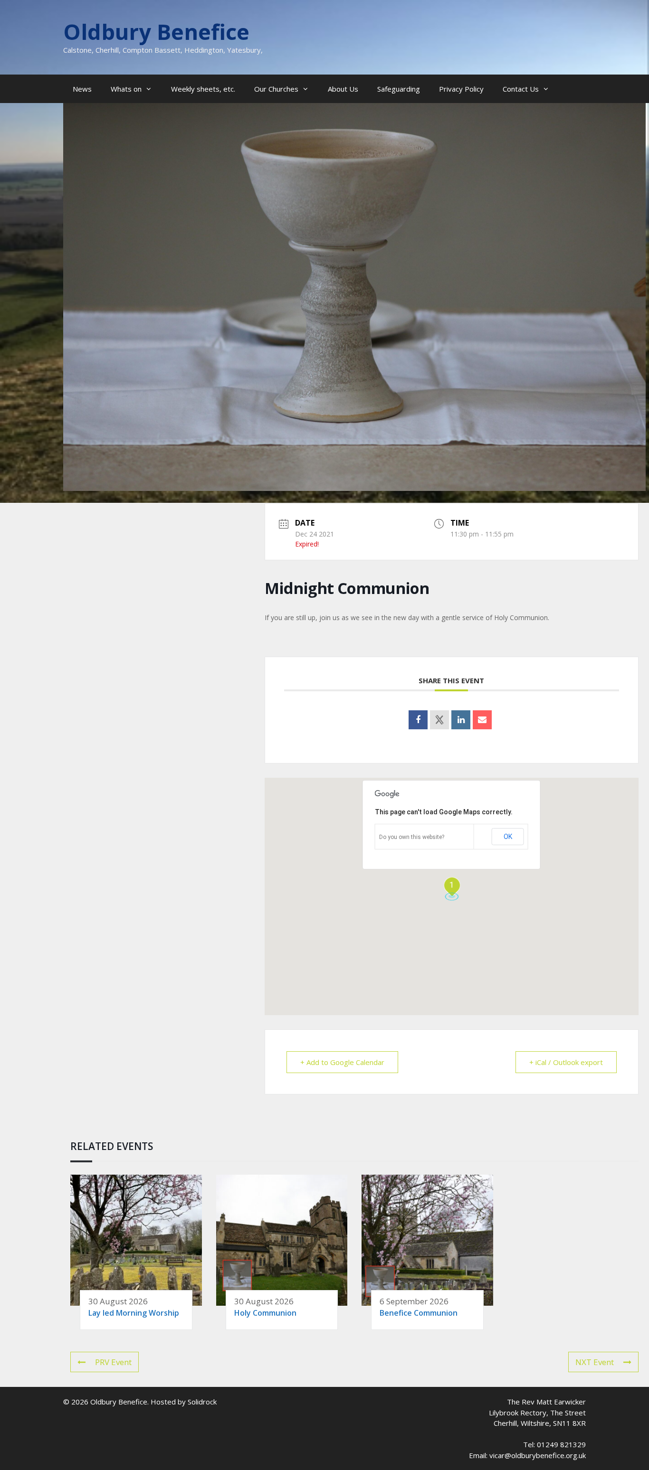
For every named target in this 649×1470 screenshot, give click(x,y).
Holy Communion (265, 1313)
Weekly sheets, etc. (203, 89)
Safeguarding (398, 89)
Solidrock (202, 1401)
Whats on (126, 89)
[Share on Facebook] (418, 719)
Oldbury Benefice (156, 31)
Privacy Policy (461, 89)
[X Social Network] (439, 719)
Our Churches (276, 89)
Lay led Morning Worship (133, 1313)
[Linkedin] (460, 719)
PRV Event (113, 1362)
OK (508, 836)
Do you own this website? (411, 837)
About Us (343, 89)
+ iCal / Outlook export (566, 1062)
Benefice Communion (419, 1313)
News (82, 89)
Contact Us (521, 89)
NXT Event (594, 1362)
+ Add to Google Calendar (342, 1062)
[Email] (482, 719)
